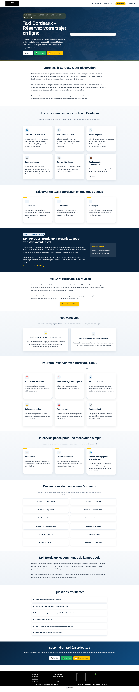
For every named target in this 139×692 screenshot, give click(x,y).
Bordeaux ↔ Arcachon (93, 501)
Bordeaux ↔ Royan (45, 542)
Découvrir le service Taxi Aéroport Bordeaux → (39, 266)
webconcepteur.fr (101, 684)
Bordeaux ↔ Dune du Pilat (93, 510)
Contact (132, 4)
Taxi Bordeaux (95, 4)
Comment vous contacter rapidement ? (48, 633)
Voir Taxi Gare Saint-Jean (69, 304)
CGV (58, 679)
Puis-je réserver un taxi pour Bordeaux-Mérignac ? (52, 606)
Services (107, 4)
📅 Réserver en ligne (55, 53)
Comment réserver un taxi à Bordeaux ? (48, 599)
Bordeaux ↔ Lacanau (45, 518)
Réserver (120, 4)
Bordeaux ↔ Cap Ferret (46, 510)
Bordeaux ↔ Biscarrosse (93, 518)
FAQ (58, 681)
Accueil (35, 674)
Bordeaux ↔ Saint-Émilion (46, 501)
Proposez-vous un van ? (43, 619)
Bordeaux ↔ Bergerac (93, 526)
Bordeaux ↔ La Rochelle (93, 542)
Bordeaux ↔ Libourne (45, 534)
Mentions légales (58, 676)
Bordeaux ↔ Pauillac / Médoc (46, 526)
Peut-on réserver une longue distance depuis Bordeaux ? (54, 626)
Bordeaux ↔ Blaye (93, 534)
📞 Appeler (27, 53)
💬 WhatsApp (40, 53)
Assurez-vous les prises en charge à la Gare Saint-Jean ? (54, 613)
